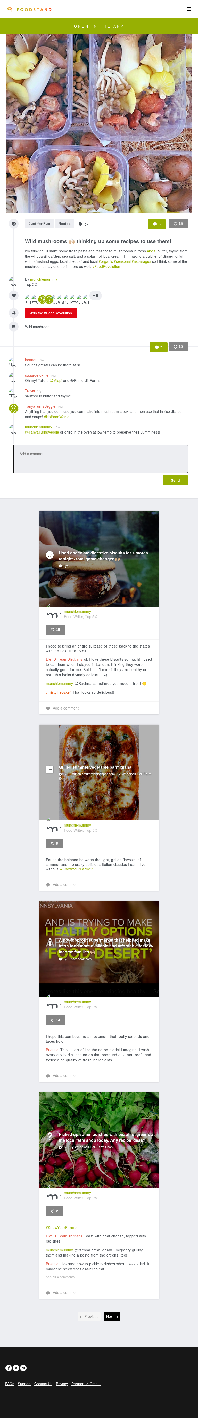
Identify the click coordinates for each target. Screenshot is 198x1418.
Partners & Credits (86, 1383)
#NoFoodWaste (56, 416)
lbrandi (34, 359)
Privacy (62, 1383)
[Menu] (189, 9)
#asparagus (141, 261)
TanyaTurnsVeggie (44, 406)
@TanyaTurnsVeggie (42, 432)
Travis (34, 390)
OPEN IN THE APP (99, 26)
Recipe (65, 223)
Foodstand (29, 9)
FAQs (9, 1383)
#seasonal (122, 261)
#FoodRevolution (106, 266)
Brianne (52, 1049)
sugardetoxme (40, 375)
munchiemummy (43, 279)
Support (24, 1383)
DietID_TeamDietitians (64, 659)
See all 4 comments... (62, 1277)
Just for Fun (39, 223)
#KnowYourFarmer (76, 869)
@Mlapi (56, 380)
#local (151, 250)
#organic (106, 261)
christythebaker (58, 692)
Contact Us (43, 1383)
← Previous (89, 1316)
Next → (112, 1316)
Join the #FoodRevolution (51, 313)
